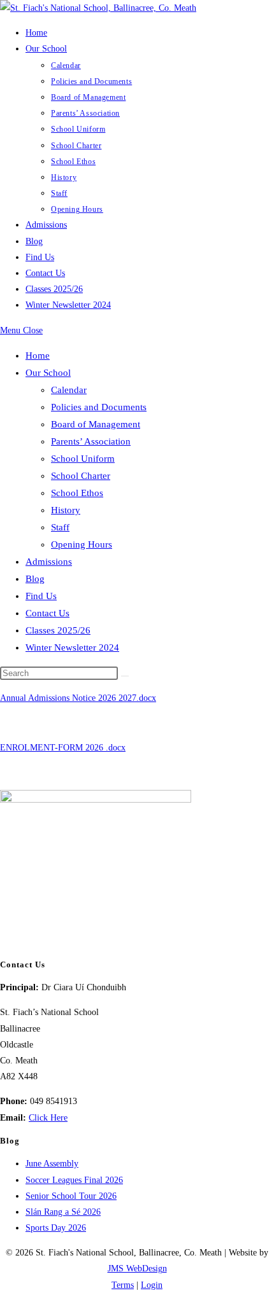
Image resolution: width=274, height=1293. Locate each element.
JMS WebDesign (137, 1268)
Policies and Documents (99, 407)
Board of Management (95, 424)
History (65, 510)
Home (37, 355)
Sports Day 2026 (55, 1228)
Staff (60, 527)
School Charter (80, 476)
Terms (123, 1285)
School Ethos (77, 493)
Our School (48, 373)
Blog (35, 579)
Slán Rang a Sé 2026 (63, 1212)
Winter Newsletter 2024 (72, 647)
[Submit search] (124, 676)
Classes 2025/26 (57, 630)
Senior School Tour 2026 (71, 1196)
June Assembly (51, 1163)
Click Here (48, 1118)
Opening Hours (81, 544)
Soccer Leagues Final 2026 (74, 1180)
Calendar (69, 390)
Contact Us (47, 613)
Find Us (41, 596)
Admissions (48, 562)
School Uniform (83, 458)
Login (151, 1285)
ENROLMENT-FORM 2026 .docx (63, 747)
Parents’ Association (91, 441)
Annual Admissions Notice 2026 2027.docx (78, 698)
